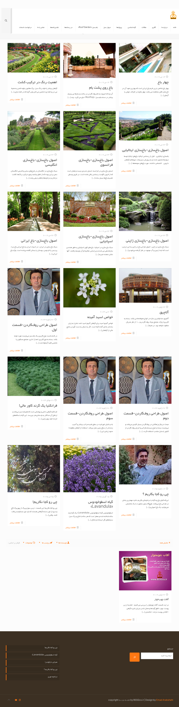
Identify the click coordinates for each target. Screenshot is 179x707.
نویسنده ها (62, 543)
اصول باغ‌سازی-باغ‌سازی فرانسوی (96, 162)
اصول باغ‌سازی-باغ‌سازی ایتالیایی (145, 150)
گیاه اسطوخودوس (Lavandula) (100, 504)
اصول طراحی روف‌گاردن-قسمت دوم (146, 416)
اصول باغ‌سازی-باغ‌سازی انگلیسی (40, 162)
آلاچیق (164, 312)
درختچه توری (52, 677)
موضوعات (28, 543)
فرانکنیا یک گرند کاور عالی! (38, 405)
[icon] (16, 700)
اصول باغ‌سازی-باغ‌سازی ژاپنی (147, 240)
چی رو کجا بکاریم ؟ (156, 494)
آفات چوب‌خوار (161, 599)
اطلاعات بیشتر (126, 103)
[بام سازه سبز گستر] (173, 15)
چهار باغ (163, 82)
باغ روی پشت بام (101, 87)
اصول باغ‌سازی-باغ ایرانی (39, 240)
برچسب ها (46, 543)
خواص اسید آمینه (100, 317)
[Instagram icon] (19, 700)
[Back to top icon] (9, 700)
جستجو (170, 648)
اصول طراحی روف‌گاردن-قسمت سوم (90, 416)
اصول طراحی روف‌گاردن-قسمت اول (34, 327)
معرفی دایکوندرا (51, 662)
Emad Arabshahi (164, 700)
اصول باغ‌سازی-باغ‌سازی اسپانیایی (96, 239)
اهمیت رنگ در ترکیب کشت (37, 82)
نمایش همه (164, 543)
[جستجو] (135, 657)
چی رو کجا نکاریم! (45, 502)
